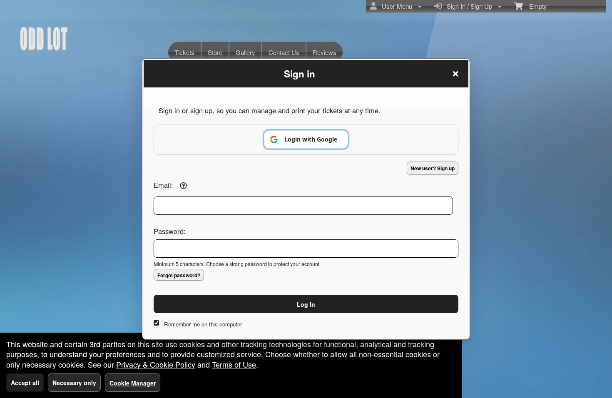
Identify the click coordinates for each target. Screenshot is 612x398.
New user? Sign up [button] (432, 168)
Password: (170, 231)
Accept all (25, 382)
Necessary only (74, 382)
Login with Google (310, 139)
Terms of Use (234, 364)
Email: (163, 185)
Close (455, 74)
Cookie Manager (132, 383)
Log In (306, 304)
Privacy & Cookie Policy (155, 364)
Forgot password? (178, 275)
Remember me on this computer (203, 324)
